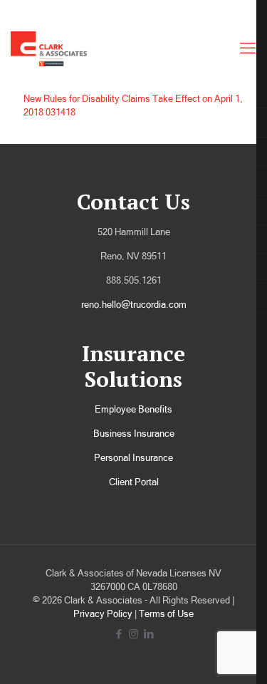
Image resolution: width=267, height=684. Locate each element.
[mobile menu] (248, 48)
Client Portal (134, 482)
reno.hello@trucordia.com (134, 304)
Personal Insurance (133, 457)
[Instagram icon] (133, 634)
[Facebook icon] (118, 634)
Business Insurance (133, 433)
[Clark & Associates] (49, 48)
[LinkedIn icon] (148, 634)
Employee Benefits (133, 409)
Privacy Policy (102, 613)
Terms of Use (166, 613)
